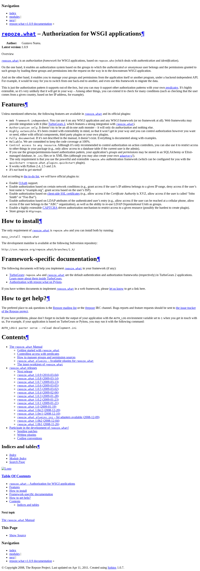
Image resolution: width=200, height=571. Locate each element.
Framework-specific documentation (31, 494)
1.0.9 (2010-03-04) (38, 375)
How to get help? (20, 497)
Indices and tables (28, 504)
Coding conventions (29, 438)
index (12, 13)
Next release (24, 371)
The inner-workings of (40, 364)
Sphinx (112, 567)
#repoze (90, 307)
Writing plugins (26, 434)
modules (14, 16)
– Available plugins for (55, 360)
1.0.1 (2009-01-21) (38, 403)
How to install (18, 490)
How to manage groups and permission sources (46, 357)
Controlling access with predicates (38, 353)
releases (23, 368)
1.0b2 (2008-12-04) (38, 420)
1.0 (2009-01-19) (36, 406)
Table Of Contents (16, 476)
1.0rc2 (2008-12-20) (38, 410)
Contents (14, 501)
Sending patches (27, 431)
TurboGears (16, 275)
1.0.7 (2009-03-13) (38, 382)
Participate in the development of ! (39, 427)
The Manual (25, 346)
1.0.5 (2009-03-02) (38, 389)
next (12, 20)
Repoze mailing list (65, 307)
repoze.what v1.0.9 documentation (30, 23)
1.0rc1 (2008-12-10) (38, 413)
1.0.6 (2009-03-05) (38, 385)
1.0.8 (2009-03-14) (38, 378)
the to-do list (31, 176)
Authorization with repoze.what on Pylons (35, 282)
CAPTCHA (50, 207)
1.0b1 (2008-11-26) (38, 424)
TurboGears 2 (56, 124)
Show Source (17, 535)
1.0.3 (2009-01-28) (38, 396)
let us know (116, 288)
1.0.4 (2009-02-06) (38, 392)
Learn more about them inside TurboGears (35, 278)
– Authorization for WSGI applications (42, 483)
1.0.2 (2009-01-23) (38, 399)
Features (14, 487)
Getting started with (38, 350)
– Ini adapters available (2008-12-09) (58, 417)
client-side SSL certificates (63, 193)
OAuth (23, 183)
